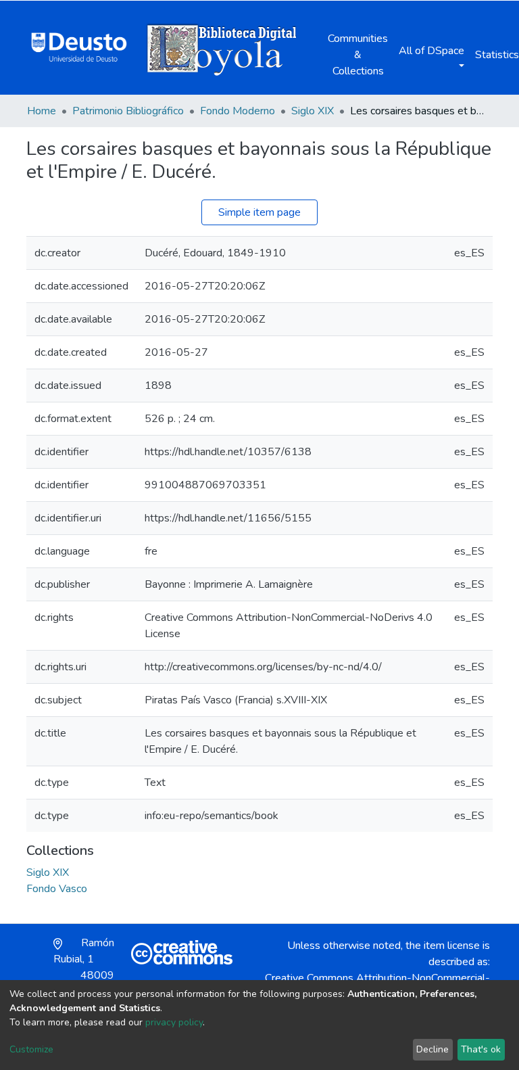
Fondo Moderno (237, 110)
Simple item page (259, 212)
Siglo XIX (312, 110)
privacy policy (174, 1022)
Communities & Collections (358, 54)
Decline (432, 1049)
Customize (31, 1049)
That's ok (481, 1049)
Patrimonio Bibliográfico (128, 110)
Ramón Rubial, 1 (83, 967)
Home (41, 110)
